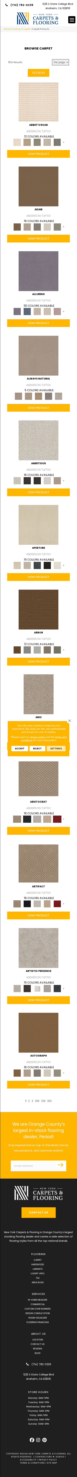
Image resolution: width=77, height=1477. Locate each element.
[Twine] (58, 396)
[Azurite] (27, 311)
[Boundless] (37, 142)
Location (37, 1339)
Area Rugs (38, 1282)
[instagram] (38, 1440)
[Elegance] (47, 226)
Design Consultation (37, 1313)
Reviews (37, 1348)
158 (37, 1101)
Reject (37, 748)
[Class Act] (37, 226)
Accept (20, 748)
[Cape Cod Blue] (37, 565)
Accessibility (28, 1459)
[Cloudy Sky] (27, 650)
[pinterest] (44, 1440)
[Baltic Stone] (38, 948)
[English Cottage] (57, 226)
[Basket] (38, 355)
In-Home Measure (37, 1299)
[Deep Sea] (57, 988)
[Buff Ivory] (38, 524)
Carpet (26, 29)
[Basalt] (37, 311)
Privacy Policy (48, 1459)
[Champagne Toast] (27, 226)
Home (7, 29)
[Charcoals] (27, 480)
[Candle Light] (37, 988)
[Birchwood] (38, 778)
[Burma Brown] (27, 988)
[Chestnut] (38, 609)
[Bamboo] (27, 142)
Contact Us (38, 1344)
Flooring (16, 29)
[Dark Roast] (37, 480)
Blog (37, 1353)
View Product (38, 154)
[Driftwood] (47, 650)
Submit (61, 1164)
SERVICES (38, 1294)
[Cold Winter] (47, 988)
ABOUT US (38, 1334)
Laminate (38, 1268)
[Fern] (57, 650)
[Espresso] (47, 565)
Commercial (38, 1304)
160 (49, 1101)
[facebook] (32, 1440)
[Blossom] (57, 311)
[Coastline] (37, 650)
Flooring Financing (38, 1322)
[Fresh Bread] (57, 480)
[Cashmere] (47, 819)
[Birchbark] (47, 311)
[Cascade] (37, 819)
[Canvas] (38, 440)
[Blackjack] (27, 819)
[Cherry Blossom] (57, 819)
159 (43, 1101)
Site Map (52, 1462)
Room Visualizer (37, 1317)
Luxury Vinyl (38, 1273)
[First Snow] (57, 565)
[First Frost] (47, 480)
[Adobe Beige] (39, 694)
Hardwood (37, 1264)
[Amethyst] (38, 271)
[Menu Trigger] (71, 19)
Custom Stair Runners (38, 1308)
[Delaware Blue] (57, 142)
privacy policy (37, 736)
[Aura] (38, 101)
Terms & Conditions (32, 1462)
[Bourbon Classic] (38, 186)
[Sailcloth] (38, 396)
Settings (56, 748)
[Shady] (48, 396)
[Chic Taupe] (47, 142)
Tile (38, 1277)
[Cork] (28, 396)
